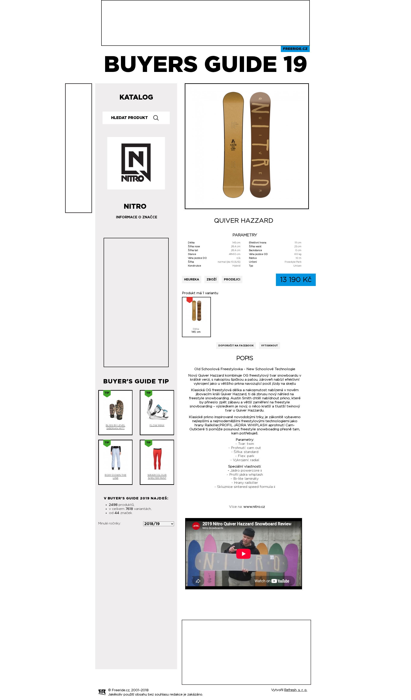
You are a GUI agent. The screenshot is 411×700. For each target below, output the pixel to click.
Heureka (191, 279)
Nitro (135, 205)
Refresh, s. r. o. (295, 690)
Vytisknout (269, 345)
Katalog (136, 97)
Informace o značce (136, 217)
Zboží (211, 279)
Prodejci (232, 279)
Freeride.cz (295, 49)
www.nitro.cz (254, 506)
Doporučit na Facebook (236, 345)
